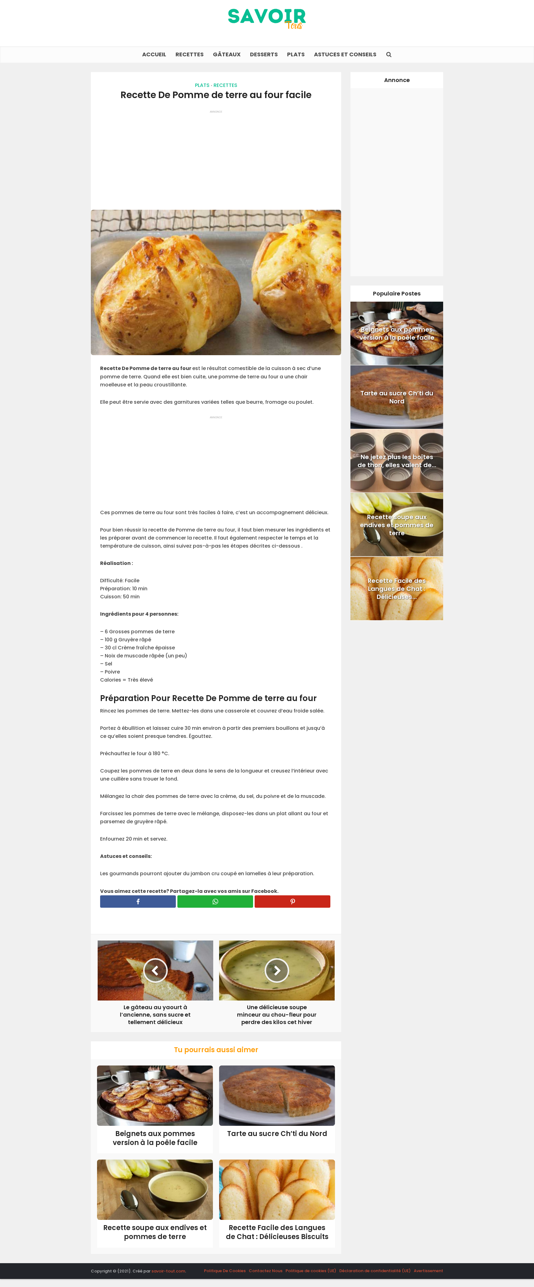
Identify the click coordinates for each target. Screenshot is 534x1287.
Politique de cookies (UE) (311, 1271)
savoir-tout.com (168, 1271)
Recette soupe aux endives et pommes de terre (155, 1232)
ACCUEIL (154, 54)
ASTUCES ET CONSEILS (345, 54)
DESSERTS (264, 54)
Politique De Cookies (225, 1271)
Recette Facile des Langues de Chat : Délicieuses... (397, 588)
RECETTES (190, 54)
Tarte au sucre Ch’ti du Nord (277, 1133)
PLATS (296, 54)
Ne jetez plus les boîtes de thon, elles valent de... (397, 461)
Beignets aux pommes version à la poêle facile (155, 1138)
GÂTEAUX (227, 54)
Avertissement (428, 1271)
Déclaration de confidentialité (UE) (375, 1271)
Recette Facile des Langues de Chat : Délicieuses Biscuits (277, 1232)
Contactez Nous (265, 1271)
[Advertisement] (216, 157)
